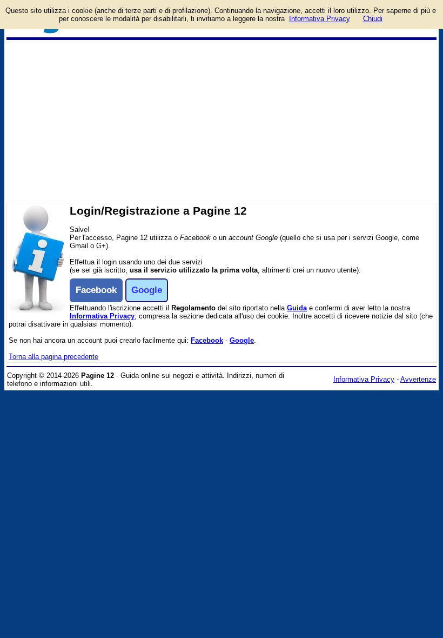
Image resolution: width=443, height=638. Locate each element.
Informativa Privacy (102, 316)
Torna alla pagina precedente (53, 357)
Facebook (207, 340)
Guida (297, 308)
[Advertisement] (221, 121)
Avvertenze (418, 379)
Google (242, 340)
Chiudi (372, 19)
